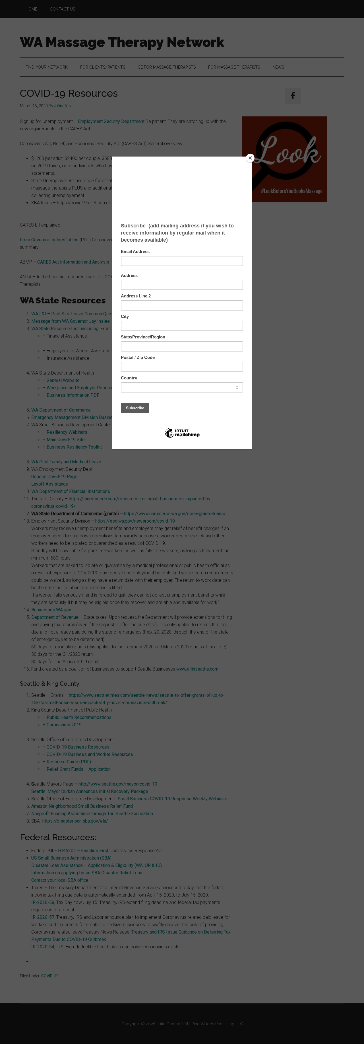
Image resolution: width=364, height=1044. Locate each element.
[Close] (250, 158)
